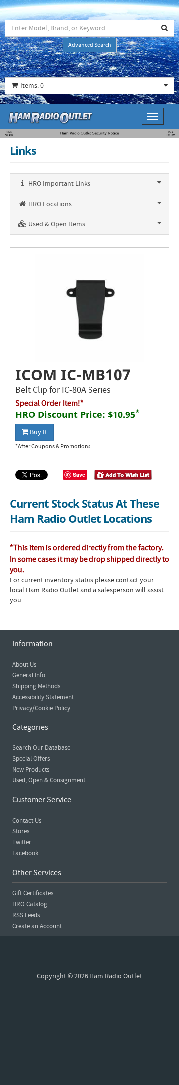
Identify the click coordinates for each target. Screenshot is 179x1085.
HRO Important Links (58, 183)
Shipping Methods (36, 686)
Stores (20, 831)
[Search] (164, 28)
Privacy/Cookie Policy (41, 708)
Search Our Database (41, 748)
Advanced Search (89, 45)
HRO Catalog (29, 904)
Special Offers (31, 759)
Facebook (25, 853)
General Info (28, 675)
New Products (30, 770)
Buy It (37, 432)
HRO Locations (49, 204)
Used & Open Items (56, 224)
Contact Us (26, 821)
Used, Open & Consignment (48, 780)
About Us (24, 665)
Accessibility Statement (43, 697)
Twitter (21, 842)
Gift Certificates (32, 893)
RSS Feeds (26, 915)
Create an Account (37, 926)
